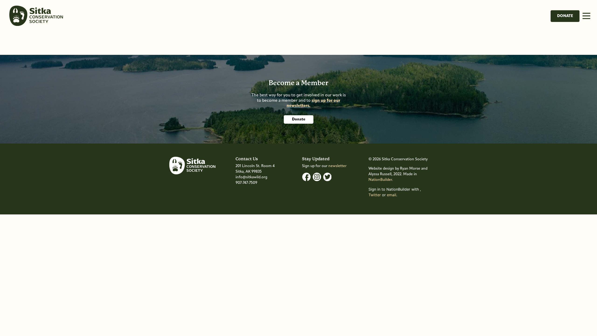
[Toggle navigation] (586, 16)
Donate (565, 16)
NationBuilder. (380, 180)
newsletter (337, 166)
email (391, 194)
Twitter (374, 194)
